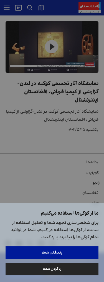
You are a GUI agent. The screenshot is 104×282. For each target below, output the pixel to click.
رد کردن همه (52, 269)
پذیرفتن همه (52, 252)
